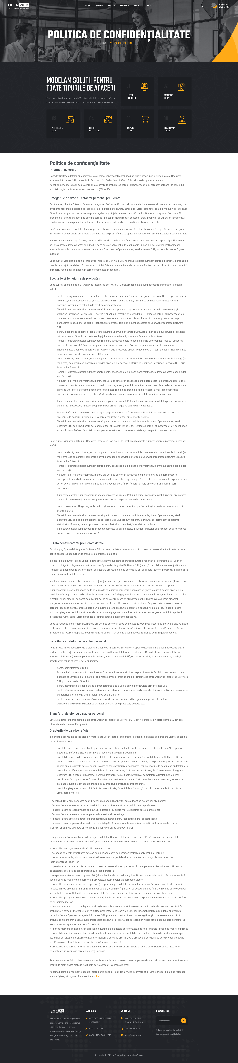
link (98, 976)
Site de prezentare (94, 129)
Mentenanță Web (57, 129)
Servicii (111, 6)
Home (87, 6)
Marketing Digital (168, 97)
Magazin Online (130, 129)
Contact (149, 6)
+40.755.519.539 (132, 1029)
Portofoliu (124, 6)
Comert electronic (131, 97)
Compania (99, 6)
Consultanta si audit (169, 129)
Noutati (137, 6)
